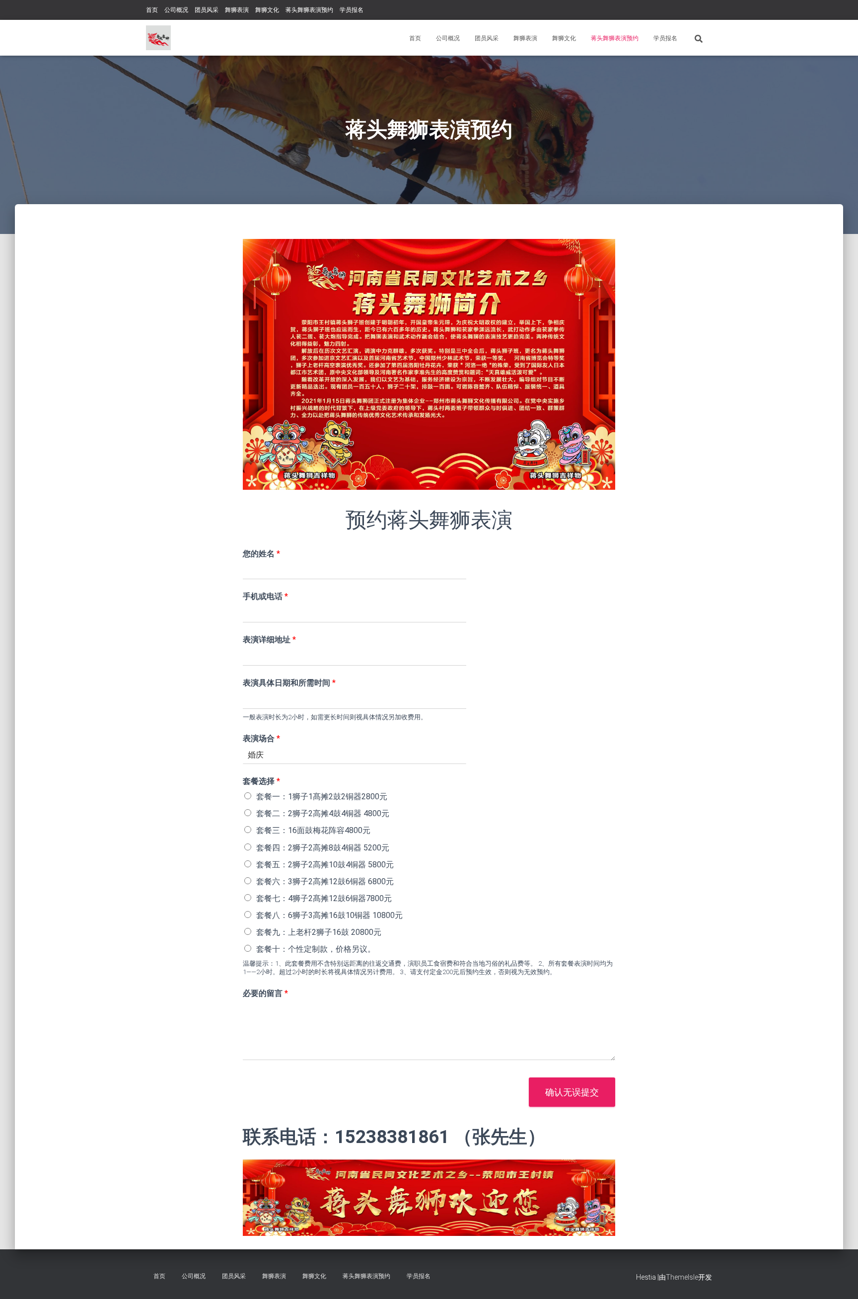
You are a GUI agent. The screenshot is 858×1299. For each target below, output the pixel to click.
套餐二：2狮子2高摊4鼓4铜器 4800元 (322, 813)
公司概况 (176, 9)
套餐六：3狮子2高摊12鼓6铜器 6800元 (325, 881)
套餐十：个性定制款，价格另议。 (315, 949)
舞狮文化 (267, 9)
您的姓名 (261, 553)
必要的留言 (265, 993)
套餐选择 (261, 781)
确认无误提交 (572, 1092)
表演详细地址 (269, 639)
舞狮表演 (237, 9)
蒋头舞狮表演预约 (309, 9)
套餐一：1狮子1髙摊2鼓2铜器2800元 (321, 796)
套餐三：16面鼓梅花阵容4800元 (313, 830)
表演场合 (261, 738)
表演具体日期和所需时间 (289, 683)
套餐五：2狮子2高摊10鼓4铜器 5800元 (325, 864)
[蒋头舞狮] (158, 37)
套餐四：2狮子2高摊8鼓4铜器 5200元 (322, 847)
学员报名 (351, 9)
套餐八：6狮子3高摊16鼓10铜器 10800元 (329, 915)
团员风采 (206, 9)
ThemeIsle (682, 1277)
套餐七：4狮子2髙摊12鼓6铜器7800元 (324, 898)
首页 (152, 9)
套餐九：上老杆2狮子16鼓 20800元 (318, 932)
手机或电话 (265, 596)
